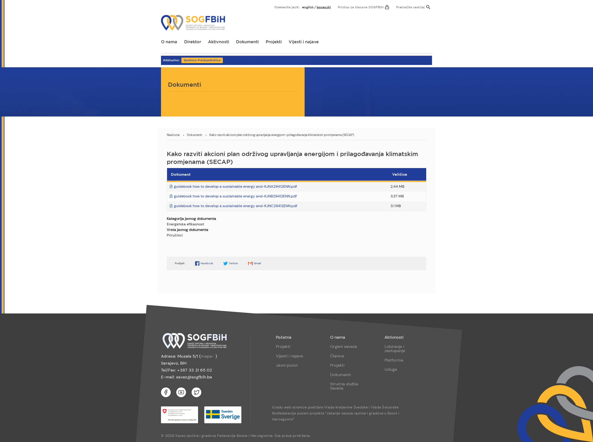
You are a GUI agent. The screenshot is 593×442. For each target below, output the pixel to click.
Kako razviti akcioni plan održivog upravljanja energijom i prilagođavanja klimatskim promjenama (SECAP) (281, 135)
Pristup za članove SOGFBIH (361, 7)
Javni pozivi (287, 365)
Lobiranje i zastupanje (395, 348)
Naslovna (173, 135)
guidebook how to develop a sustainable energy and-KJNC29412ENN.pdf (235, 205)
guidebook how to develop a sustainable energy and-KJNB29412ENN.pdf (235, 196)
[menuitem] (168, 6)
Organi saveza (343, 346)
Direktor (192, 42)
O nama (169, 42)
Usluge (391, 369)
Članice (337, 356)
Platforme (394, 360)
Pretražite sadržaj (410, 7)
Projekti (274, 42)
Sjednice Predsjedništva (202, 60)
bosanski (324, 7)
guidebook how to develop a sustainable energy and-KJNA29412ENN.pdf (235, 186)
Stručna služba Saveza (344, 386)
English (308, 7)
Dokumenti (247, 42)
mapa (206, 356)
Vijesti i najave (304, 42)
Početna (283, 337)
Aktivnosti (218, 42)
